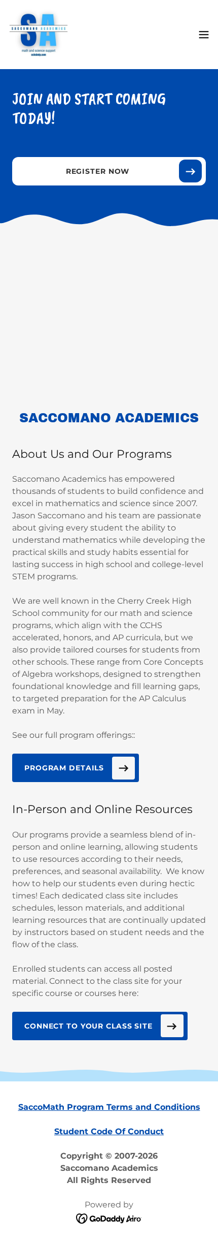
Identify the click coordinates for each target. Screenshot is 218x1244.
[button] (204, 34)
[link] (38, 34)
